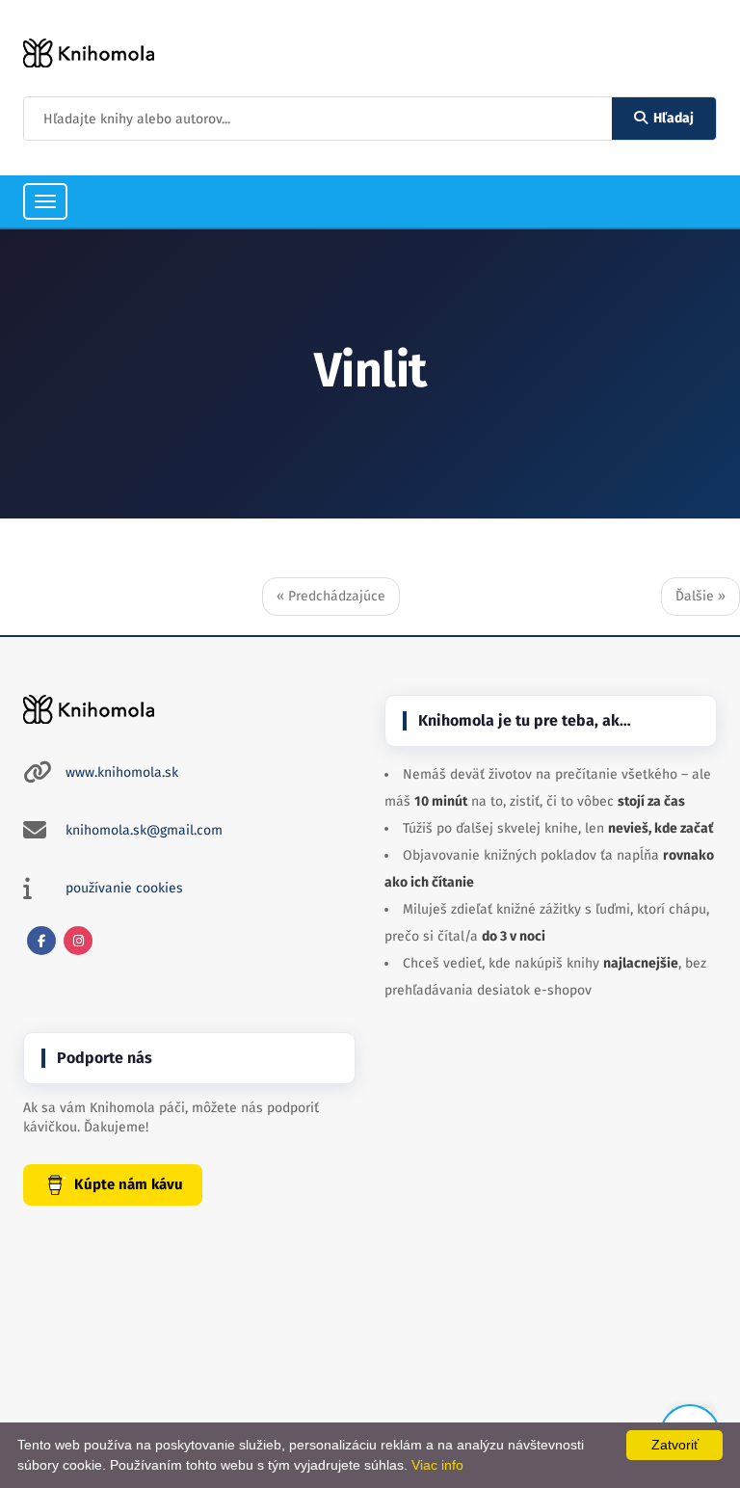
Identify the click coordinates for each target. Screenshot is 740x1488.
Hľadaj (673, 118)
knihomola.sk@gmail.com (144, 830)
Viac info (437, 1465)
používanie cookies (124, 888)
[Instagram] (78, 940)
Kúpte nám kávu (128, 1184)
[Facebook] (41, 940)
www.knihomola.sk (122, 772)
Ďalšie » (700, 596)
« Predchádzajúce (331, 596)
